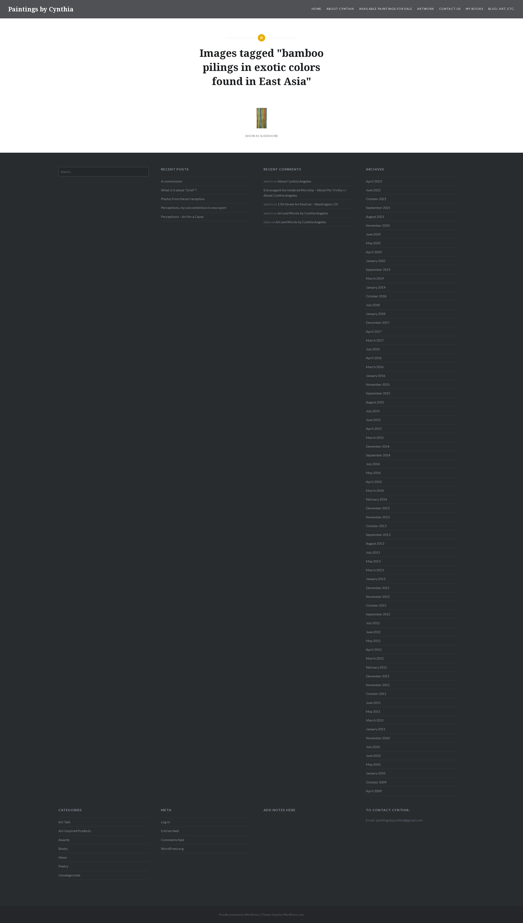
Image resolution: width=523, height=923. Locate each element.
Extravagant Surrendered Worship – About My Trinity (303, 190)
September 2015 (378, 393)
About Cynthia (340, 8)
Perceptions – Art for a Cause (182, 216)
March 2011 (375, 720)
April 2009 (374, 791)
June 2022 (373, 190)
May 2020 (373, 243)
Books (63, 848)
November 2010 (378, 738)
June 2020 (373, 234)
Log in (165, 822)
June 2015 (373, 420)
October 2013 (376, 526)
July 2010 (373, 747)
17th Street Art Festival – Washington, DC (308, 204)
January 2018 (375, 314)
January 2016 (375, 375)
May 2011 (373, 711)
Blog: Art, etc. (501, 8)
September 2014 (378, 455)
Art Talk (64, 822)
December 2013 (377, 508)
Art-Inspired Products (74, 831)
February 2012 (376, 667)
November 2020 (378, 225)
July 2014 (373, 464)
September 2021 (378, 207)
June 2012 (373, 632)
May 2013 (373, 561)
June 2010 (373, 755)
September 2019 (378, 269)
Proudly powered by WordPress (239, 914)
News (62, 857)
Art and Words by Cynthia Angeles (303, 213)
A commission (171, 181)
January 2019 (375, 287)
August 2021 (375, 216)
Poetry (63, 866)
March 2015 (375, 437)
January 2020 (375, 261)
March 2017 (375, 340)
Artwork (425, 8)
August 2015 (375, 402)
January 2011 (375, 729)
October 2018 (376, 296)
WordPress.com (293, 914)
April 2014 (374, 482)
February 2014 (376, 499)
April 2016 (374, 358)
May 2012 (373, 641)
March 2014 (375, 490)
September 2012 (378, 614)
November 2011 (378, 685)
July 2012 (373, 623)
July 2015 (373, 411)
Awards (64, 840)
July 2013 (373, 552)
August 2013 (375, 543)
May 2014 (373, 473)
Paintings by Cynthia (41, 9)
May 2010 (373, 764)
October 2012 (376, 605)
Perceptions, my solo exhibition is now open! (193, 207)
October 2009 (376, 782)
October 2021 (376, 199)
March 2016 (375, 367)
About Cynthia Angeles (294, 181)
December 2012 (377, 588)
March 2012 (375, 658)
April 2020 (374, 252)
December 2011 (377, 676)
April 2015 (374, 428)
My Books (474, 8)
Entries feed (170, 831)
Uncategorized (69, 875)
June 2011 (373, 703)
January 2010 (375, 773)
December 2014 (377, 446)
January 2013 (375, 579)
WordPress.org (172, 848)
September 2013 (378, 535)
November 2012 (378, 596)
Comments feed (172, 840)
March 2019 (375, 278)
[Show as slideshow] (261, 136)
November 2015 (378, 384)
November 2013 (378, 517)
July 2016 (373, 349)
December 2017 (377, 322)
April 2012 (374, 649)
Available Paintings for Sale (385, 8)
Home (317, 8)
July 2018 (373, 305)
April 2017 (374, 331)
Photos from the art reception (183, 199)
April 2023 (374, 181)
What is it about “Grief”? (179, 190)
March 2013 (375, 570)
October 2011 (376, 694)
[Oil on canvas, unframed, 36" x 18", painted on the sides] (262, 118)
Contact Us (450, 8)
